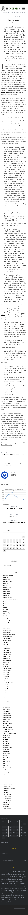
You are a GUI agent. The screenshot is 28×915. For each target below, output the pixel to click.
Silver (22, 454)
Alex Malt (5, 583)
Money (16, 895)
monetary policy (7, 895)
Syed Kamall (6, 778)
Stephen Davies (6, 774)
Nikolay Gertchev (7, 727)
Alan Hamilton (6, 579)
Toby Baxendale (7, 794)
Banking (11, 874)
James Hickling (6, 670)
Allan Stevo (5, 585)
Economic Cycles (15, 879)
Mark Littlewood (7, 715)
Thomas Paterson (7, 784)
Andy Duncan (6, 589)
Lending (9, 893)
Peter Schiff (13, 897)
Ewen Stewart (6, 648)
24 (4, 548)
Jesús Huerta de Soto (8, 682)
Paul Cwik (5, 741)
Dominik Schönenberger (9, 634)
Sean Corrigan (6, 772)
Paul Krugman (8, 897)
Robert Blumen (6, 759)
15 (20, 542)
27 (14, 548)
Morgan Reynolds (7, 723)
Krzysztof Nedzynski (8, 705)
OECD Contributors (8, 729)
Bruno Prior (6, 609)
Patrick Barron (6, 735)
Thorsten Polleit (7, 786)
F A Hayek (20, 881)
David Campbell (7, 622)
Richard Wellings (7, 757)
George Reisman (7, 654)
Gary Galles (6, 650)
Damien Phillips (7, 620)
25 (7, 548)
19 (10, 545)
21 (17, 545)
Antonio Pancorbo (7, 597)
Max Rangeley (6, 721)
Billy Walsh (5, 607)
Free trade (15, 886)
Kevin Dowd (6, 749)
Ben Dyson (5, 603)
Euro (17, 881)
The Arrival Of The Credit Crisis (14, 508)
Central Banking (16, 876)
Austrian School (18, 871)
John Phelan (6, 688)
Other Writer (6, 731)
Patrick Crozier (7, 737)
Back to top (13, 911)
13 (14, 542)
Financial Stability (18, 884)
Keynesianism (21, 890)
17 (4, 545)
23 (23, 545)
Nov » (8, 555)
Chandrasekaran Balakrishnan (10, 599)
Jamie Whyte (6, 676)
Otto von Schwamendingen (9, 733)
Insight (10, 890)
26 (10, 548)
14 (17, 542)
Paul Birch (5, 739)
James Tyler (6, 674)
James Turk (6, 672)
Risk (16, 900)
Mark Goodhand (7, 713)
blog (6, 876)
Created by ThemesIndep (19, 908)
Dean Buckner (6, 628)
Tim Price (14, 22)
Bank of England (19, 874)
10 (4, 542)
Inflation (4, 891)
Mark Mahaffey (7, 717)
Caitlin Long (6, 611)
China (25, 876)
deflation (3, 879)
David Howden (6, 626)
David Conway (6, 624)
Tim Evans (5, 642)
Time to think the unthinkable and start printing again (13, 92)
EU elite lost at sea (14, 516)
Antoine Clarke (6, 595)
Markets (14, 893)
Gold (2, 454)
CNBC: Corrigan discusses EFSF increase (14, 521)
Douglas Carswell (7, 636)
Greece (7, 888)
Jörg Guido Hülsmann (8, 697)
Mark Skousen (6, 719)
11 (7, 542)
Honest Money (14, 888)
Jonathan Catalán (7, 693)
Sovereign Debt (5, 457)
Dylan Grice (6, 644)
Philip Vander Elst (7, 747)
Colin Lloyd (5, 618)
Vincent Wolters (7, 802)
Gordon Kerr (6, 662)
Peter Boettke (6, 751)
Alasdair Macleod (7, 581)
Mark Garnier (6, 711)
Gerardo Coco (6, 658)
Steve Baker (6, 776)
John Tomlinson (7, 690)
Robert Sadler (6, 763)
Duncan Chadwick (7, 668)
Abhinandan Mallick (8, 575)
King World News (4, 893)
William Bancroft (7, 808)
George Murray (7, 652)
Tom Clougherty (7, 798)
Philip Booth (6, 745)
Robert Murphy (7, 761)
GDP (20, 886)
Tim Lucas (5, 790)
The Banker (6, 780)
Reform (7, 899)
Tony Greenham (7, 800)
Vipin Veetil (6, 804)
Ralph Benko (6, 755)
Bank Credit (4, 874)
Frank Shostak (6, 638)
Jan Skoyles (6, 678)
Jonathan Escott (7, 695)
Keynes (15, 890)
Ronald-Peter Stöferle (8, 767)
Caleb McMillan (7, 614)
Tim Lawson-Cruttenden (9, 788)
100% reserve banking (6, 872)
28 (17, 548)
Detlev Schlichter (7, 630)
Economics (10, 16)
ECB (7, 879)
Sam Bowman (6, 770)
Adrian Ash (5, 577)
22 (20, 545)
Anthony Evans (6, 593)
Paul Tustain (6, 743)
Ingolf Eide (5, 664)
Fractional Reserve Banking (6, 886)
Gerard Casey (6, 656)
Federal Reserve (6, 884)
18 (7, 545)
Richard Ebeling (7, 640)
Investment (7, 454)
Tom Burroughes (7, 796)
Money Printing (15, 454)
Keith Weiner (6, 703)
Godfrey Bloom (7, 660)
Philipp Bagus (6, 753)
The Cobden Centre (8, 782)
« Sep (4, 555)
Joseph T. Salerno (7, 699)
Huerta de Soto (23, 888)
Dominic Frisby (6, 632)
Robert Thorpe (6, 765)
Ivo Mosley (5, 666)
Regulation (12, 900)
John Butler (6, 684)
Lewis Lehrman (6, 707)
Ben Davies (5, 601)
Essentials (13, 881)
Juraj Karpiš (6, 701)
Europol (5, 646)
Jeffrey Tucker (6, 680)
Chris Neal (5, 616)
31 (4, 551)
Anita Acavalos (6, 591)
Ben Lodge (5, 605)
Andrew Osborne (7, 587)
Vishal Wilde (6, 806)
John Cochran (6, 686)
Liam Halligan (6, 709)
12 (10, 542)
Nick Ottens (6, 725)
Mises (19, 893)
